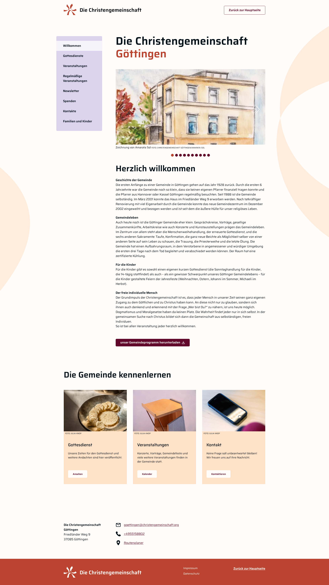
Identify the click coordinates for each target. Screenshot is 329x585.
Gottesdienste (73, 55)
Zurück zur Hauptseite (245, 10)
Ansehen (78, 474)
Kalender (147, 474)
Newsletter (71, 91)
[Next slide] (260, 109)
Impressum (190, 568)
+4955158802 (134, 533)
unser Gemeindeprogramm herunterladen (150, 342)
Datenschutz (191, 574)
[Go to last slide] (121, 109)
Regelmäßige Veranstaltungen (75, 78)
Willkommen (72, 45)
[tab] (172, 155)
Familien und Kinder (77, 121)
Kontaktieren (218, 474)
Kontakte (69, 111)
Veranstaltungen (75, 66)
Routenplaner (133, 542)
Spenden (69, 101)
